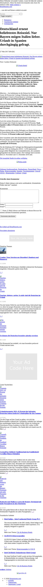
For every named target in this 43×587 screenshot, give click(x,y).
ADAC (2, 173)
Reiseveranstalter (10, 171)
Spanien (19, 171)
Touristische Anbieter (11, 22)
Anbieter (5, 569)
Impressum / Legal (14, 584)
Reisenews (7, 20)
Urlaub (24, 173)
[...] (1, 272)
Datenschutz (12, 582)
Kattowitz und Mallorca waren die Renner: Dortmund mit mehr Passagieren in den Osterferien (20, 503)
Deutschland (32, 169)
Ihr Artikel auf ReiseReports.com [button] (11, 227)
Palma (2, 171)
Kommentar (4, 189)
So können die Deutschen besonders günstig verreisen (19, 336)
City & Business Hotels (24, 532)
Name (2, 204)
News (39, 169)
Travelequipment (28, 171)
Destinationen (22, 169)
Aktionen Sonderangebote (8, 169)
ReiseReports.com (6, 6)
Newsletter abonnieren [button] (7, 230)
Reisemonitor (10, 173)
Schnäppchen (8, 24)
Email (2, 206)
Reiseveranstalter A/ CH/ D (26, 549)
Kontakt (11, 580)
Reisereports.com (15, 579)
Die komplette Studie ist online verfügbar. (13, 158)
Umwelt (37, 171)
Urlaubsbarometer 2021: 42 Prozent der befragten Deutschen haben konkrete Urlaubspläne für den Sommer (20, 412)
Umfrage (18, 173)
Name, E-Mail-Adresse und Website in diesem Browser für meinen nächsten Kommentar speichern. (20, 211)
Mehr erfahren (14, 5)
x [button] (20, 5)
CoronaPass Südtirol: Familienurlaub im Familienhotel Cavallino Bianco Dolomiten (19, 453)
